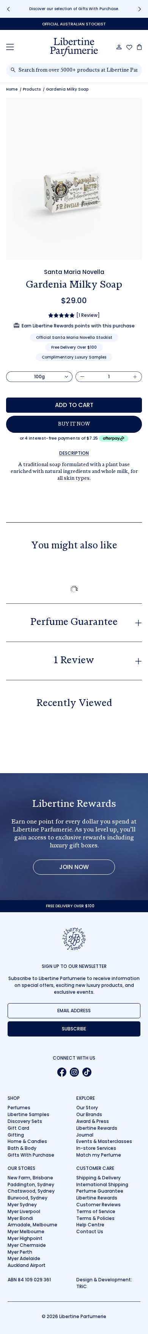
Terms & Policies (95, 1218)
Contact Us (89, 1231)
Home (11, 89)
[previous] (8, 9)
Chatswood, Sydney (31, 1191)
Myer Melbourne (26, 1231)
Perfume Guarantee (99, 1191)
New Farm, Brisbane (30, 1177)
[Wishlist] (129, 47)
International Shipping (102, 1184)
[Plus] (135, 376)
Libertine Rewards (96, 1128)
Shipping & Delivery (98, 1177)
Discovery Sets (25, 1121)
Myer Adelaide (24, 1258)
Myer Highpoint (25, 1238)
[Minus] (82, 376)
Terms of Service (95, 1211)
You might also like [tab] (74, 546)
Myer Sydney (22, 1204)
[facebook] (61, 1072)
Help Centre (90, 1224)
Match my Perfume (98, 1155)
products (32, 89)
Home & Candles (27, 1141)
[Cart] (139, 47)
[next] (139, 9)
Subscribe (74, 1029)
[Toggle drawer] (10, 47)
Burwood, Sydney (27, 1198)
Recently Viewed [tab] (74, 704)
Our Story (87, 1107)
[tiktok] (86, 1072)
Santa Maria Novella (74, 272)
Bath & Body (22, 1148)
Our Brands (89, 1114)
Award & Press (92, 1121)
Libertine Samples (28, 1114)
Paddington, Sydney (31, 1184)
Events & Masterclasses (104, 1141)
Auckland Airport (27, 1265)
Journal (84, 1135)
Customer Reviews (98, 1204)
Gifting (16, 1135)
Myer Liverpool (24, 1211)
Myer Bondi (20, 1218)
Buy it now (74, 424)
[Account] (119, 47)
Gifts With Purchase (31, 1155)
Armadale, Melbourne (32, 1224)
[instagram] (74, 1072)
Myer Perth (20, 1252)
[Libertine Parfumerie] (74, 47)
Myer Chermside (27, 1245)
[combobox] (78, 70)
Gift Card (18, 1128)
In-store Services (96, 1148)
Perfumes (19, 1107)
